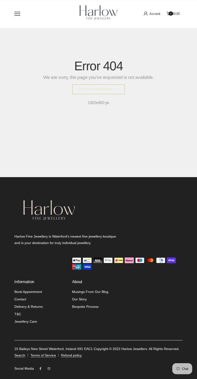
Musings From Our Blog (90, 292)
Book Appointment (28, 292)
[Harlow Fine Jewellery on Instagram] (48, 369)
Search (19, 355)
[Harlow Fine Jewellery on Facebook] (40, 369)
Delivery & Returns (28, 307)
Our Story (79, 299)
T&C (17, 314)
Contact (20, 299)
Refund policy (71, 355)
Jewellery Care (25, 321)
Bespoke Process (85, 307)
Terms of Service (43, 355)
